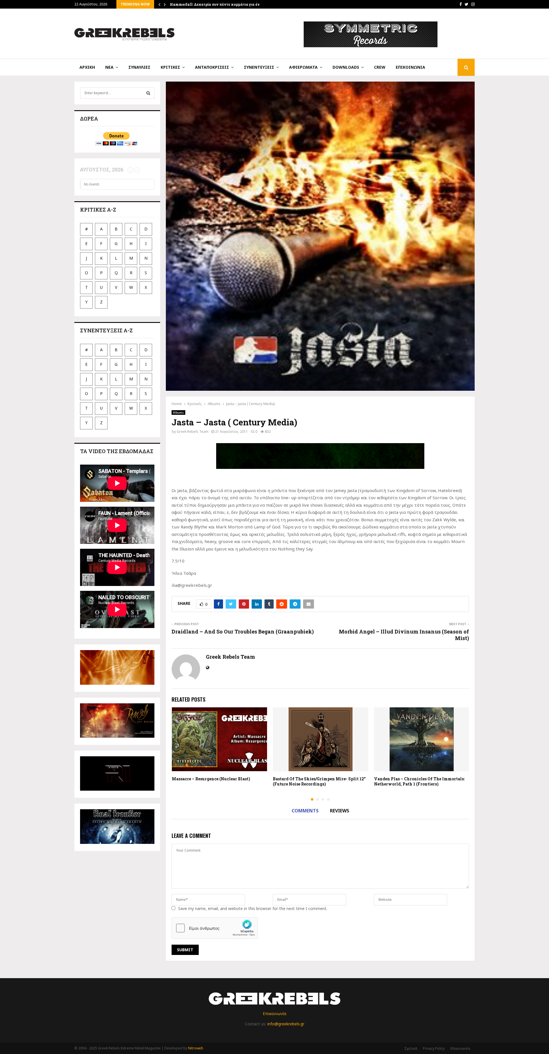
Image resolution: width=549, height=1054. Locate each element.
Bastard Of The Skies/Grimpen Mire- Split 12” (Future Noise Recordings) (319, 781)
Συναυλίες (139, 67)
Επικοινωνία (410, 67)
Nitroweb (195, 1048)
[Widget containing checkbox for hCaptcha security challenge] (215, 928)
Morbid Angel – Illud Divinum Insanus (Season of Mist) (404, 635)
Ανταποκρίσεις (212, 67)
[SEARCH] (148, 93)
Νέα (109, 67)
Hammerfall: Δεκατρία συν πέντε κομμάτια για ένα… (217, 4)
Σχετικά (410, 1048)
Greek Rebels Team (192, 431)
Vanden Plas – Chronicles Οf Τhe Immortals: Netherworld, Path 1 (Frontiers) (419, 781)
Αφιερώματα (303, 67)
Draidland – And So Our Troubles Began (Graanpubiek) (243, 631)
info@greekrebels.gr (285, 1024)
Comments (305, 811)
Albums (178, 412)
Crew (379, 67)
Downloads (346, 67)
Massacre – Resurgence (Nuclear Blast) (211, 778)
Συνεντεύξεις (259, 67)
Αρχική (87, 67)
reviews (339, 811)
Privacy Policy (434, 1048)
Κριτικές (170, 67)
